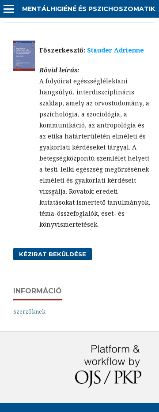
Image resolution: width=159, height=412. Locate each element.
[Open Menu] (9, 9)
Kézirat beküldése (52, 254)
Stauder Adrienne (115, 50)
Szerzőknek (29, 311)
